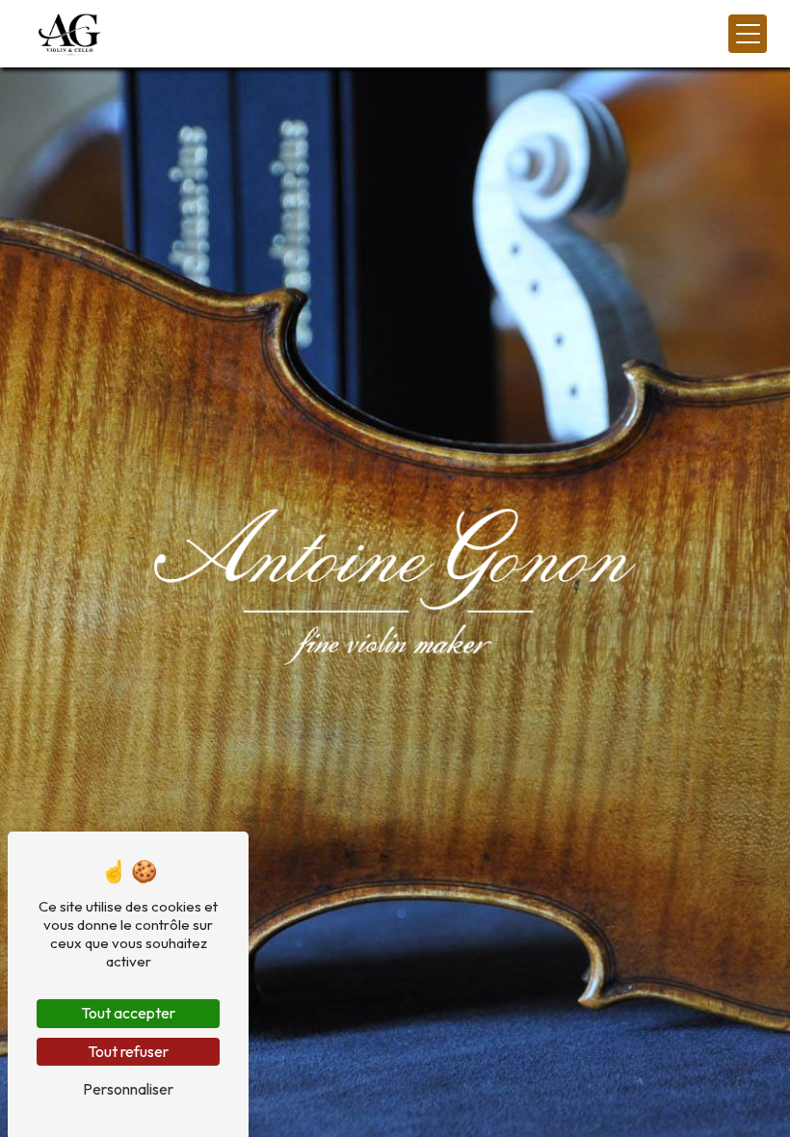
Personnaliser (128, 1088)
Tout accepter (128, 1012)
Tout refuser (128, 1051)
